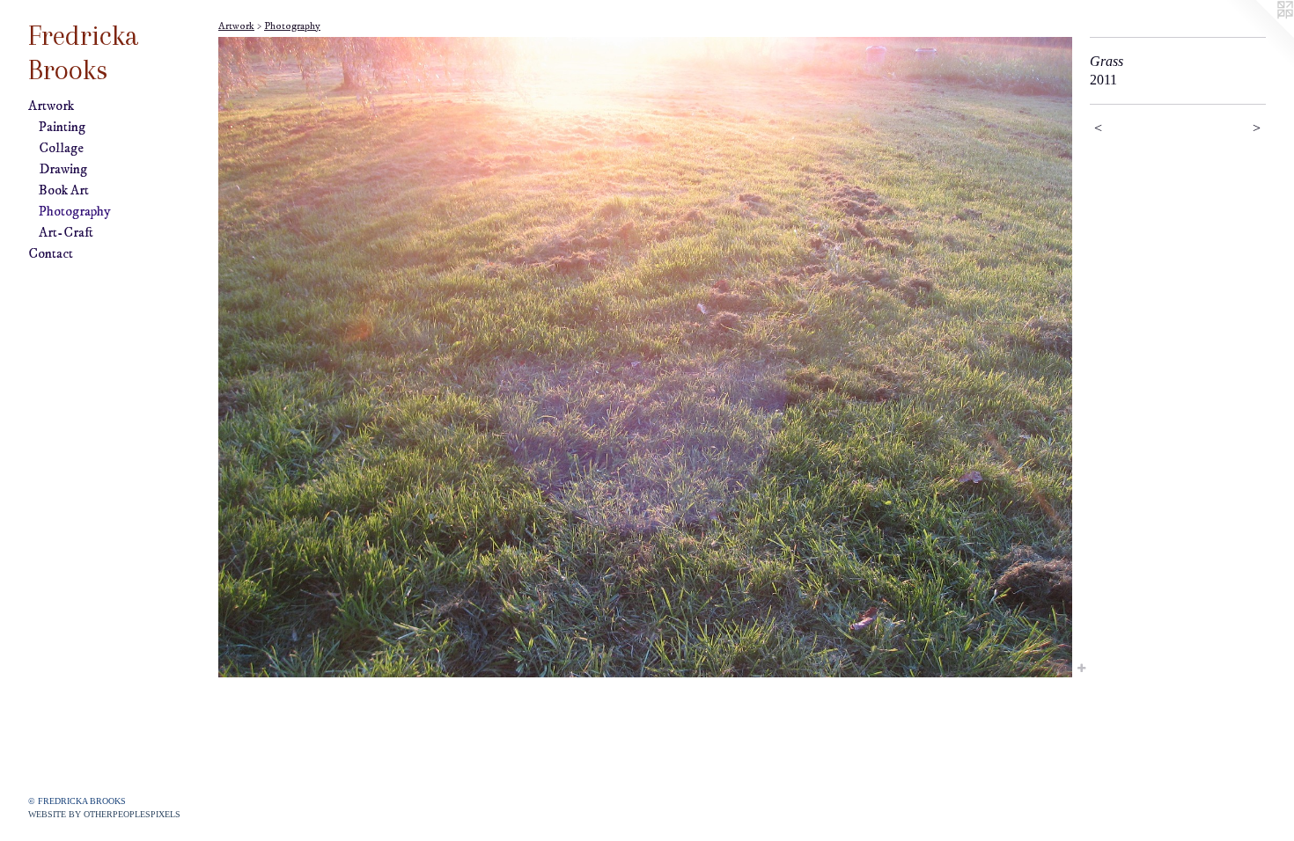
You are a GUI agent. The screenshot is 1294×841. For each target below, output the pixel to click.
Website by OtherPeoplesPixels (104, 814)
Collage (61, 148)
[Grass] (645, 357)
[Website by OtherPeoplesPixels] (1259, 35)
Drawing (63, 169)
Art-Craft (66, 232)
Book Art (64, 190)
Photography (75, 211)
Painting (62, 126)
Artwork (51, 105)
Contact (50, 253)
